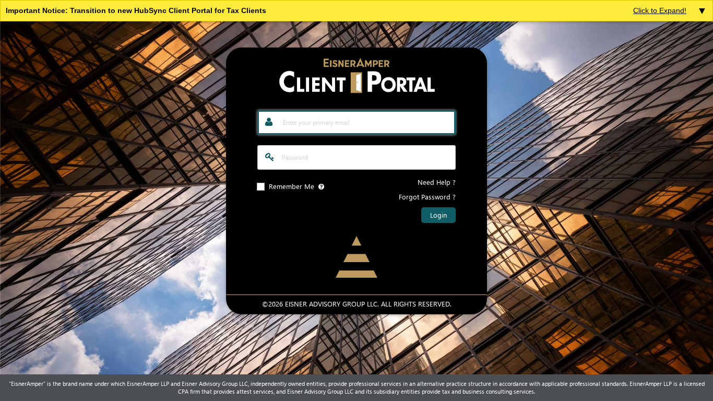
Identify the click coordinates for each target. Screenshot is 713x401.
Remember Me (291, 186)
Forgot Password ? (427, 196)
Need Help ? (437, 182)
